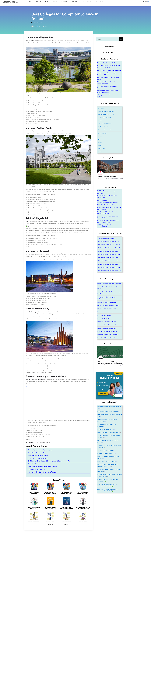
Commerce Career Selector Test (106, 325)
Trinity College (29, 221)
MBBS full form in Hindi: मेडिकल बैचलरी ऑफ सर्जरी (42, 466)
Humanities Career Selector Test (106, 328)
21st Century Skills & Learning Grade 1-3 (109, 270)
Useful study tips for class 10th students (107, 411)
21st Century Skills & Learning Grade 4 (108, 267)
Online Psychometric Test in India (106, 453)
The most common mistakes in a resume (40, 450)
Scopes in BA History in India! (37, 469)
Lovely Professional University (106, 111)
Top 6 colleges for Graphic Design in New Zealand (38, 442)
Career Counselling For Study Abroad (108, 305)
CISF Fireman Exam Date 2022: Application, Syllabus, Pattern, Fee (49, 461)
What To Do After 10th (103, 318)
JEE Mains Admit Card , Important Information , (43, 472)
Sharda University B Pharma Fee (38, 475)
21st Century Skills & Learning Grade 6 (108, 261)
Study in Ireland (38, 22)
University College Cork (31, 131)
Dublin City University (31, 312)
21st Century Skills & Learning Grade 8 (108, 254)
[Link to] (34, 489)
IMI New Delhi (102, 148)
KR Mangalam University (104, 117)
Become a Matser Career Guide (106, 308)
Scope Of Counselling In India (105, 429)
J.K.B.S (100, 152)
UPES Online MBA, (109, 70)
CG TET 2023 (101, 198)
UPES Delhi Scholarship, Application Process (109, 65)
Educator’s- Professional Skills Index (107, 334)
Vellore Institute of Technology (106, 114)
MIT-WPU (100, 120)
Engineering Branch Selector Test (106, 321)
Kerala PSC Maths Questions (37, 453)
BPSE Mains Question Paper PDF (38, 458)
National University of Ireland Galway (35, 379)
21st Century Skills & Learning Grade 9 (108, 251)
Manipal (100, 142)
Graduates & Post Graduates (105, 238)
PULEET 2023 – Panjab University (106, 191)
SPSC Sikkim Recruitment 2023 (105, 205)
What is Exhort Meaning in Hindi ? (38, 455)
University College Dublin (32, 40)
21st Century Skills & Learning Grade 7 (108, 257)
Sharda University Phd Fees (104, 68)
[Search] (121, 39)
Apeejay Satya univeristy (104, 130)
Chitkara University (103, 127)
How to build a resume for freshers (106, 461)
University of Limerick (31, 254)
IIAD (99, 139)
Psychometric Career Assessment (106, 312)
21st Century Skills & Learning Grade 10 (108, 248)
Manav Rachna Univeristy (104, 123)
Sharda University (102, 108)
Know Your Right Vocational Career (107, 338)
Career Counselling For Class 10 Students (109, 283)
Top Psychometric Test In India (105, 450)
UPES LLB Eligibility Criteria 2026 (106, 62)
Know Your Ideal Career (104, 315)
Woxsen (100, 145)
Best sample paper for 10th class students (108, 432)
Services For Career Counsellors (106, 302)
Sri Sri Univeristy (102, 133)
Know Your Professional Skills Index (107, 331)
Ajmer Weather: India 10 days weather (40, 464)
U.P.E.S (100, 136)
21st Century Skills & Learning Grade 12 (108, 241)
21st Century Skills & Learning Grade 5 (108, 264)
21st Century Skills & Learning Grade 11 (108, 244)
